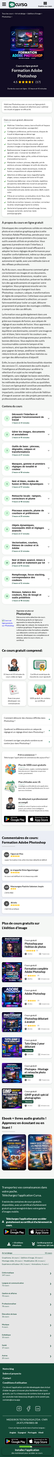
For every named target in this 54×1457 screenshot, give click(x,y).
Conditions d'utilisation (15, 1382)
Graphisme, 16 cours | (11, 1258)
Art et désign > (21, 13)
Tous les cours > (8, 13)
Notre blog (8, 1368)
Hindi (40, 1432)
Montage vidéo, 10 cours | (12, 1261)
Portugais (32, 1432)
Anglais (12, 1432)
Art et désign (27, 1253)
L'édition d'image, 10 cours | (32, 1258)
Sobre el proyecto (12, 1373)
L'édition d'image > (34, 13)
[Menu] (4, 4)
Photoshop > (7, 17)
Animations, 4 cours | (40, 1264)
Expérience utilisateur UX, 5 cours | (16, 1264)
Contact (7, 1378)
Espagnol (22, 1432)
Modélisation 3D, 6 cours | (34, 1261)
